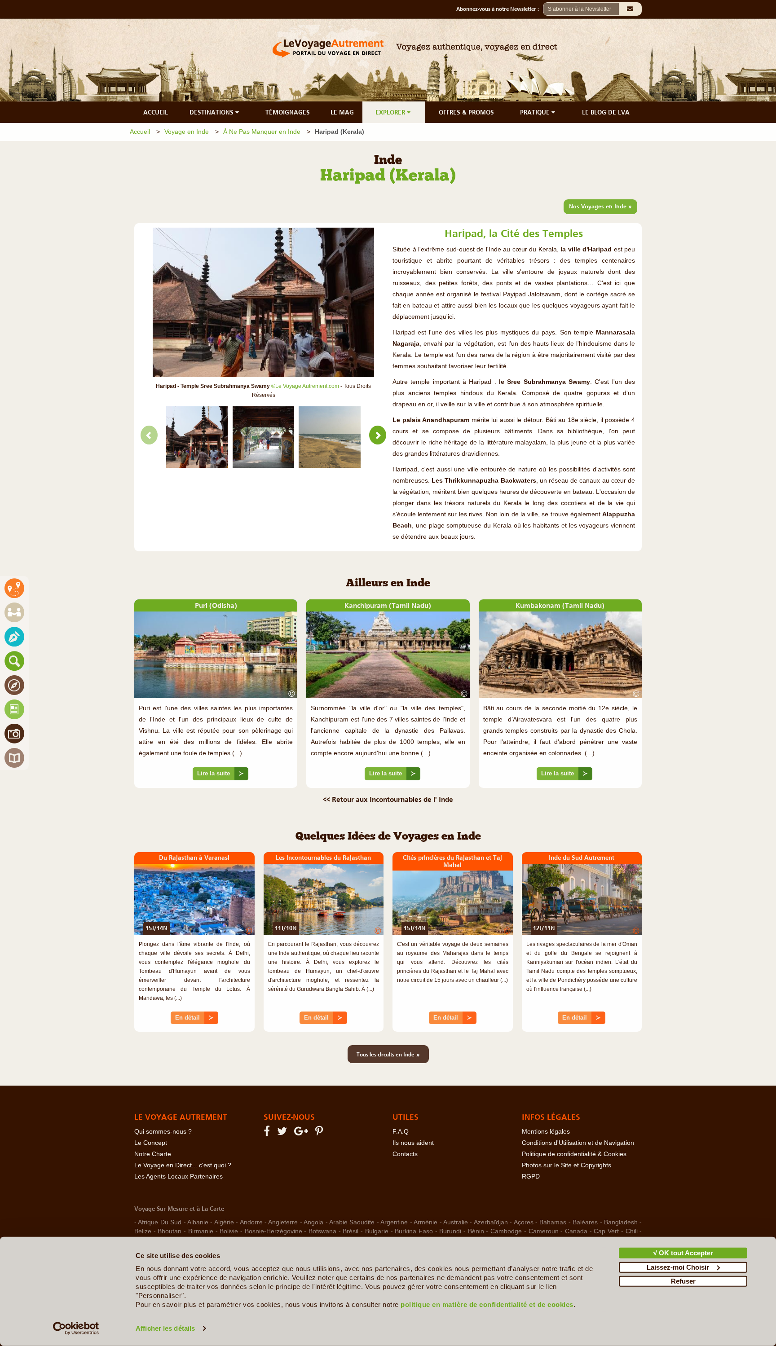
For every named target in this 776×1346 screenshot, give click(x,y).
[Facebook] (268, 1133)
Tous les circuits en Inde (388, 1054)
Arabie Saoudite (352, 1222)
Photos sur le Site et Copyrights (566, 1165)
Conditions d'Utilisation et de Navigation (578, 1142)
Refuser (683, 1281)
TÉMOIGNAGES (287, 112)
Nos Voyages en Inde (600, 206)
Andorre (251, 1222)
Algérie (224, 1222)
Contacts (405, 1154)
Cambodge (506, 1231)
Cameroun (544, 1231)
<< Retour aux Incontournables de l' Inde (388, 799)
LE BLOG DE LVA (606, 112)
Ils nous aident (413, 1142)
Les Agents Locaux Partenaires (178, 1176)
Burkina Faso (414, 1231)
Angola (313, 1222)
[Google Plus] (302, 1133)
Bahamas (552, 1222)
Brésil (350, 1231)
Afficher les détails (165, 1328)
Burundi (450, 1231)
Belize (142, 1231)
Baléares (585, 1222)
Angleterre (283, 1222)
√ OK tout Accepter (683, 1253)
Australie (455, 1222)
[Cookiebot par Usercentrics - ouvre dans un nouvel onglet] (76, 1328)
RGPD (531, 1176)
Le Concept (150, 1142)
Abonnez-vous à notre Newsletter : (499, 9)
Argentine (394, 1222)
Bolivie (229, 1231)
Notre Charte (152, 1154)
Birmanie (200, 1231)
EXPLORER (391, 112)
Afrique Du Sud (159, 1222)
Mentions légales (546, 1131)
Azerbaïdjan (491, 1222)
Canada (576, 1231)
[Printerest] (320, 1133)
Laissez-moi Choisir (678, 1267)
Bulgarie (376, 1231)
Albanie (197, 1222)
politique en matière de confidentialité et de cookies (487, 1304)
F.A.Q (400, 1131)
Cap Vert (606, 1231)
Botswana (322, 1231)
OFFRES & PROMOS (466, 112)
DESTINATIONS (212, 112)
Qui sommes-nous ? (163, 1131)
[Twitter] (283, 1133)
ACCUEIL (155, 112)
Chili (632, 1231)
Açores (524, 1222)
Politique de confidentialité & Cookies (574, 1154)
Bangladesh (621, 1222)
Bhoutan (169, 1231)
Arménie (425, 1222)
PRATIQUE (535, 112)
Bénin (476, 1231)
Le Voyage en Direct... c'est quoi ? (182, 1165)
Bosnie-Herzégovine (273, 1231)
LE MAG (342, 112)
